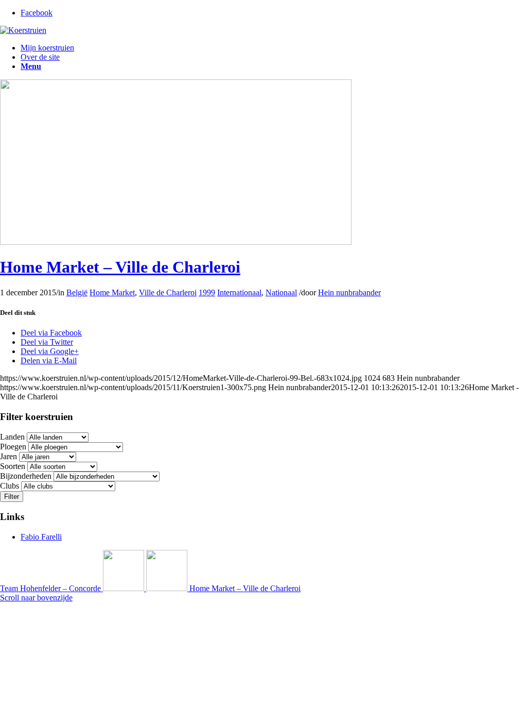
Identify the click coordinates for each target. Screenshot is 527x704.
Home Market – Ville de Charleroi (120, 267)
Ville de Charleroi (168, 292)
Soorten (12, 466)
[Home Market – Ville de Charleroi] (176, 242)
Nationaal (281, 292)
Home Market (112, 292)
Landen (12, 436)
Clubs (9, 485)
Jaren (8, 456)
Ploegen (13, 446)
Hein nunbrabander (349, 292)
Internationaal (239, 292)
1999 (207, 292)
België (76, 292)
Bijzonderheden (25, 476)
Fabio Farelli (41, 536)
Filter (11, 496)
